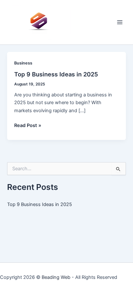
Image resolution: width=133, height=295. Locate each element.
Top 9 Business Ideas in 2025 (56, 74)
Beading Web (56, 277)
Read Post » (27, 125)
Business (23, 63)
